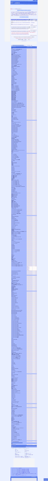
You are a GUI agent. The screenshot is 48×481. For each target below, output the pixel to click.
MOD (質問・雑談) (17, 454)
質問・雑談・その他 (30, 45)
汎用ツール (17, 474)
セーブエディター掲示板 (15, 469)
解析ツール (20, 474)
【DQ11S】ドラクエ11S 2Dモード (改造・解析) (16, 13)
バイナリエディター (27, 450)
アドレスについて (27, 457)
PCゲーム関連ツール (35, 0)
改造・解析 (28, 49)
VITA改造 (17, 473)
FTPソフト (26, 451)
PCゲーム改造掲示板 (15, 2)
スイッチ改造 (19, 473)
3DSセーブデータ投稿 (26, 470)
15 (22, 13)
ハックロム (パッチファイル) (28, 453)
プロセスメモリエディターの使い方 (19, 456)
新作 (22, 45)
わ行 (27, 15)
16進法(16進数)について (27, 456)
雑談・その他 (16, 450)
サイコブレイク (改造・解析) (29, 14)
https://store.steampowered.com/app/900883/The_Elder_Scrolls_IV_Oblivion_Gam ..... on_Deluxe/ (22, 24)
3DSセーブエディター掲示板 (15, 470)
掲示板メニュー (25, 45)
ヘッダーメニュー (46, 479)
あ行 (17, 15)
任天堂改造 (22, 473)
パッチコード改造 (21, 469)
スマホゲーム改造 (30, 473)
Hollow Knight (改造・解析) (26, 13)
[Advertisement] (24, 6)
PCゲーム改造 (25, 473)
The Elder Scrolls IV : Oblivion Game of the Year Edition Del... (19, 19)
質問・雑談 (31, 49)
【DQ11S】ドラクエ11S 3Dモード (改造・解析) (30, 12)
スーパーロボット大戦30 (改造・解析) (19, 12)
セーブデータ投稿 (35, 49)
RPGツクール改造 (34, 473)
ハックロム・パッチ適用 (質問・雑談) (29, 454)
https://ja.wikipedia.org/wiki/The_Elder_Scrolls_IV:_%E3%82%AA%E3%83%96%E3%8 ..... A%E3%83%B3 (22, 22)
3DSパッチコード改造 (21, 470)
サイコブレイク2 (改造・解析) (21, 14)
